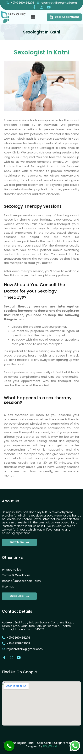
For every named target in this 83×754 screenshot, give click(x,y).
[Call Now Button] (9, 746)
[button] (33, 17)
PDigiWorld (50, 746)
